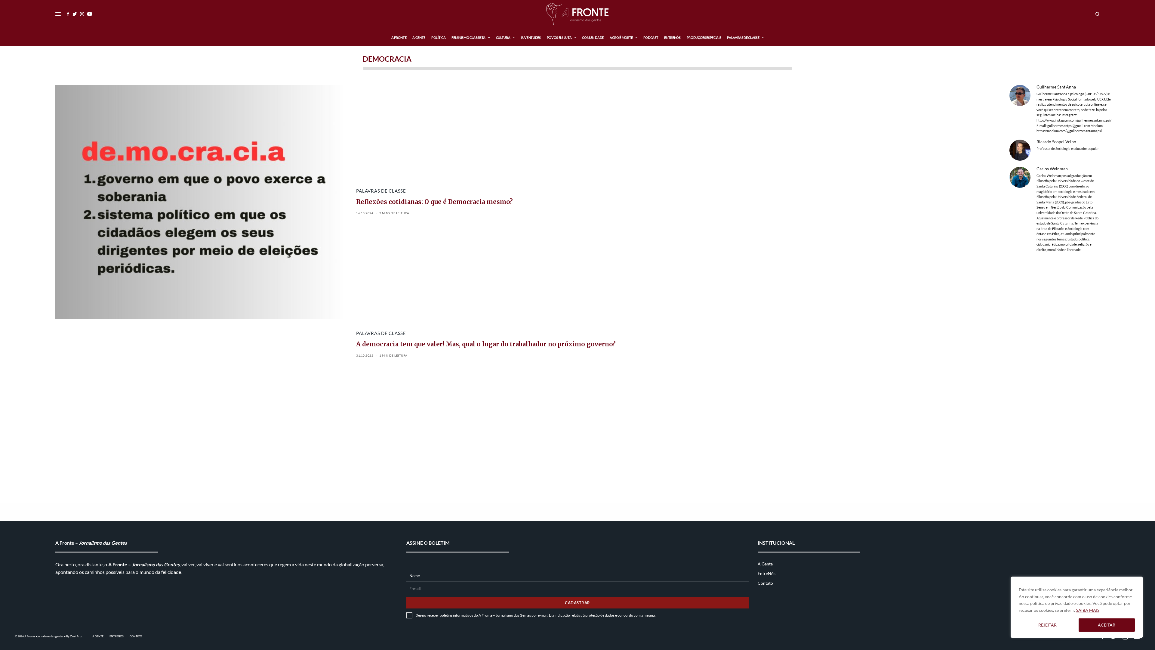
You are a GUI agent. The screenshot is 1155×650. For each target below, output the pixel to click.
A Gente (765, 563)
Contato (765, 583)
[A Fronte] (577, 14)
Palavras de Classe (381, 190)
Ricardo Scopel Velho (1056, 142)
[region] (1077, 607)
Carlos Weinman (1052, 169)
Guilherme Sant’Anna (1056, 87)
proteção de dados (599, 615)
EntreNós (766, 573)
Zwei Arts (76, 636)
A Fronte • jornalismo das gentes (43, 636)
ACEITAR (1106, 624)
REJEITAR (1047, 624)
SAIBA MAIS (1087, 610)
